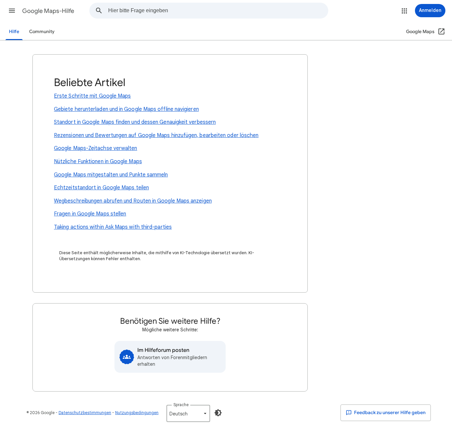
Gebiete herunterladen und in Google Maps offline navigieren (126, 109)
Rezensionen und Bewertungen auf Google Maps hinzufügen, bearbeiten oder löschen (156, 135)
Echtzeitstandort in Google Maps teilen (101, 187)
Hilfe (14, 31)
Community (42, 31)
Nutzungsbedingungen (136, 412)
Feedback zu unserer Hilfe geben (389, 412)
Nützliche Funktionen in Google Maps (98, 161)
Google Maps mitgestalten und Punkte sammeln (111, 174)
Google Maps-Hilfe (48, 11)
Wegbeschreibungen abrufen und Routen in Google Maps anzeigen (133, 201)
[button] (12, 11)
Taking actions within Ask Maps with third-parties (113, 227)
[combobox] (218, 10)
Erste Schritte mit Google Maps (92, 96)
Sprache (181, 404)
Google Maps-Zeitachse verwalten (95, 148)
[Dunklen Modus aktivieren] (218, 413)
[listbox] (188, 413)
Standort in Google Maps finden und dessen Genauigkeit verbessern (135, 122)
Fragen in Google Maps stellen (90, 214)
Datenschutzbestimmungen (85, 412)
